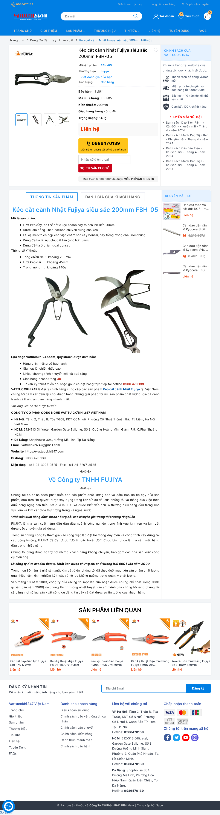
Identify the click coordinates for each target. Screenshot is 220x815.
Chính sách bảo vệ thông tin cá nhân (83, 718)
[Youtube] (185, 737)
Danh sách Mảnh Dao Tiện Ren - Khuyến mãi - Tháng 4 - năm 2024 (187, 139)
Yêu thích (189, 16)
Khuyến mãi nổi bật (186, 117)
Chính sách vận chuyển (77, 727)
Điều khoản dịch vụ (130, 4)
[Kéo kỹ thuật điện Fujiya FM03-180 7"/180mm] (69, 637)
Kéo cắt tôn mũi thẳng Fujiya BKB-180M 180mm (190, 662)
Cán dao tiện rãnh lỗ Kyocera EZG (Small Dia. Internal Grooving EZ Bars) (195, 268)
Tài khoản (166, 16)
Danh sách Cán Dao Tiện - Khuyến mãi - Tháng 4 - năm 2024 (186, 152)
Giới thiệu (48, 31)
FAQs (203, 31)
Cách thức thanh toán (76, 740)
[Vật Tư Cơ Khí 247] (29, 16)
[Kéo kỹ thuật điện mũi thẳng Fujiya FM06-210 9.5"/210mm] (150, 637)
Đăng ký (198, 688)
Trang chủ (23, 31)
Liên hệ (154, 31)
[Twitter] (176, 737)
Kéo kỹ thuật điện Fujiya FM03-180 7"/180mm (66, 662)
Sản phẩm (74, 31)
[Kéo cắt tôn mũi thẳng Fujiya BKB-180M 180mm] (190, 637)
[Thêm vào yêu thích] (156, 49)
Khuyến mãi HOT (178, 196)
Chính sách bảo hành (76, 746)
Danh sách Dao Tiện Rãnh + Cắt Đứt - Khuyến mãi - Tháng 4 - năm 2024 (187, 126)
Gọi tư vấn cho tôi (95, 168)
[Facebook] (167, 737)
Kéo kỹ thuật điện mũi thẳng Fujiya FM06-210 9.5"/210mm (150, 663)
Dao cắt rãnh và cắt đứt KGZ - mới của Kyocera (196, 207)
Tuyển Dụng (179, 31)
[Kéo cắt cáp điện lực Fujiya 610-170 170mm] (29, 637)
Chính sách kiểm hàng (77, 734)
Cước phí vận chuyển (195, 4)
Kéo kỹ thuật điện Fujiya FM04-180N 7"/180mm (107, 662)
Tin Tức (131, 31)
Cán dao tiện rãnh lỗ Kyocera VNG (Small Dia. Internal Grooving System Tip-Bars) (195, 248)
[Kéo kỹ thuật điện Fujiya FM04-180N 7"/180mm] (110, 637)
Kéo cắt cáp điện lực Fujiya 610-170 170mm (28, 662)
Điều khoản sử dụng (75, 710)
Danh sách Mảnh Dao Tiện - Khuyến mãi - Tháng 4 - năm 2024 (186, 164)
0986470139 (24, 4)
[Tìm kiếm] (135, 16)
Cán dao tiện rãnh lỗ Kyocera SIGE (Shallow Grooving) (195, 227)
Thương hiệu (105, 31)
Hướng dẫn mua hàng (162, 4)
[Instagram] (195, 737)
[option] (42, 78)
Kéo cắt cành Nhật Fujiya (121, 389)
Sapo (159, 805)
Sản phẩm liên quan (110, 610)
